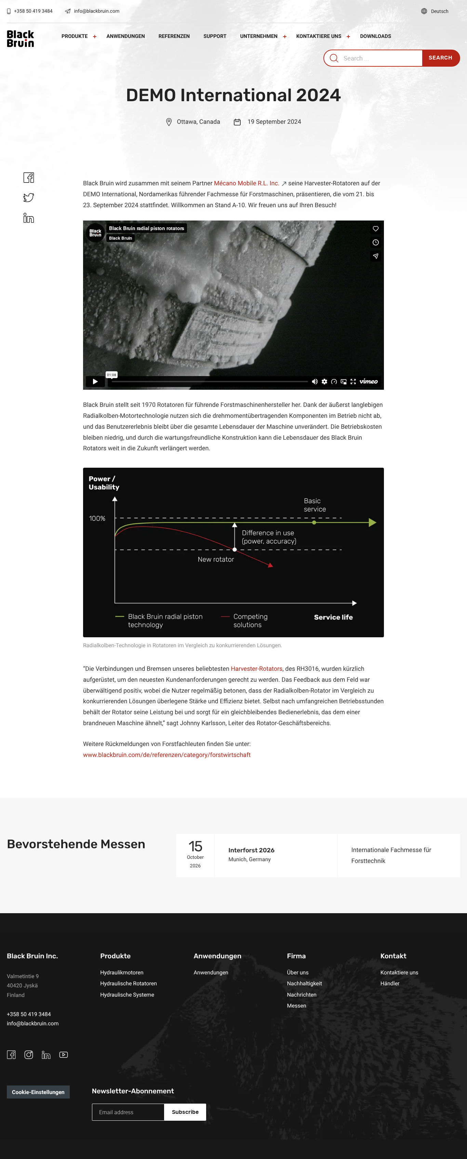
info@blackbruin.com (97, 11)
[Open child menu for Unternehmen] (285, 37)
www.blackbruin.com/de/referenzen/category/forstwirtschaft (167, 755)
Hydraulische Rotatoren (128, 983)
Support (214, 36)
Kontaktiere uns (319, 36)
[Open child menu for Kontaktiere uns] (348, 37)
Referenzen (174, 36)
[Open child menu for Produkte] (95, 37)
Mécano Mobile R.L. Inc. (247, 183)
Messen (296, 1005)
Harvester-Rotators (256, 669)
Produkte (75, 36)
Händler (390, 983)
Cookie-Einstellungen (38, 1092)
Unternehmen (258, 36)
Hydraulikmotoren (121, 972)
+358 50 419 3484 (33, 11)
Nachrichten (302, 994)
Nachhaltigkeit (304, 983)
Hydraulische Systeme (127, 994)
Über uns (298, 972)
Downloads (375, 36)
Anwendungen (125, 36)
